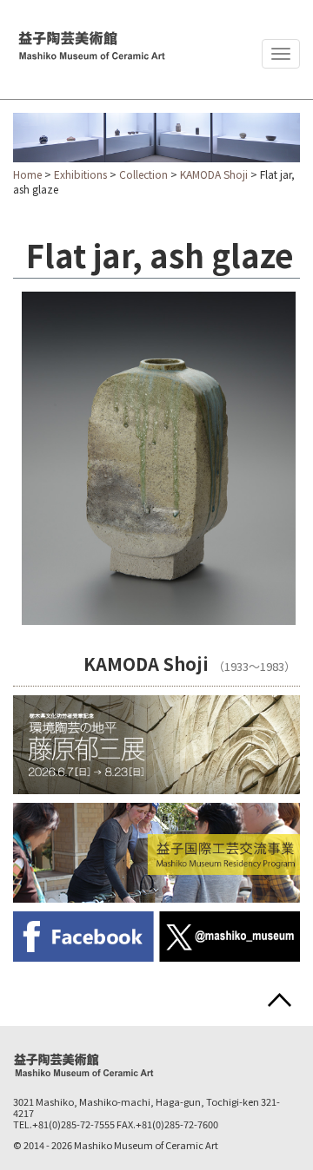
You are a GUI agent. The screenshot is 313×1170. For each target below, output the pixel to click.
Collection (143, 174)
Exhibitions (80, 174)
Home (27, 174)
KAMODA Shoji (214, 174)
